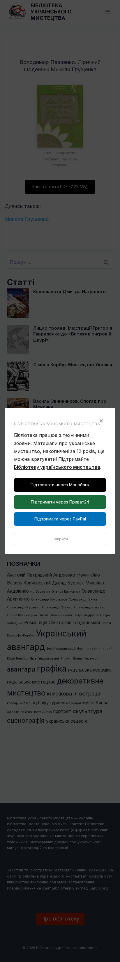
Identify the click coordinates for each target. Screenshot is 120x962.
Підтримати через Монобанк (60, 484)
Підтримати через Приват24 (60, 501)
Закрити (60, 539)
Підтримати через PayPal (60, 518)
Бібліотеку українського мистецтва (57, 467)
